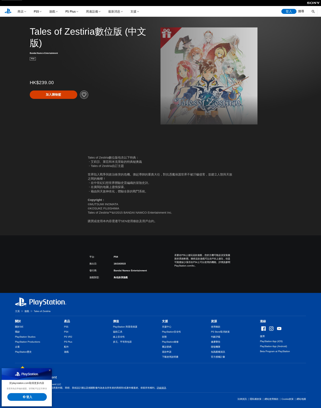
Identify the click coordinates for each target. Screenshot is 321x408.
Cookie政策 (288, 399)
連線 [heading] (263, 321)
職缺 (17, 331)
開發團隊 (215, 346)
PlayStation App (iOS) (271, 341)
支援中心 (166, 326)
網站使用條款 (271, 399)
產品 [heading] (67, 321)
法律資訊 (242, 399)
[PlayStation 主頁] (8, 11)
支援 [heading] (165, 321)
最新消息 (114, 11)
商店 (21, 11)
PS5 (36, 11)
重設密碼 (166, 346)
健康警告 (215, 341)
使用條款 (215, 326)
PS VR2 (68, 336)
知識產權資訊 (218, 351)
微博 (262, 336)
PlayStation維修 (170, 341)
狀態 (164, 336)
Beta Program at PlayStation (275, 351)
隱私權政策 (255, 399)
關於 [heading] (18, 321)
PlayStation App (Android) (273, 346)
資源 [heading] (214, 321)
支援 (133, 11)
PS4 (66, 331)
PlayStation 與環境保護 (125, 326)
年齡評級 (215, 336)
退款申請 (166, 351)
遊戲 (52, 11)
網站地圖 (301, 399)
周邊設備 (92, 11)
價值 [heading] (116, 321)
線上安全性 (119, 336)
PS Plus (70, 11)
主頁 (17, 311)
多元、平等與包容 (122, 341)
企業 (17, 346)
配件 (66, 346)
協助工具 (117, 331)
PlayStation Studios (25, 336)
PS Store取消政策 (220, 331)
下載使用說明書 (170, 356)
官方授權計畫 (218, 356)
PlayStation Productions (27, 341)
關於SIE (19, 326)
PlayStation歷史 (23, 351)
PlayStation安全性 (171, 331)
